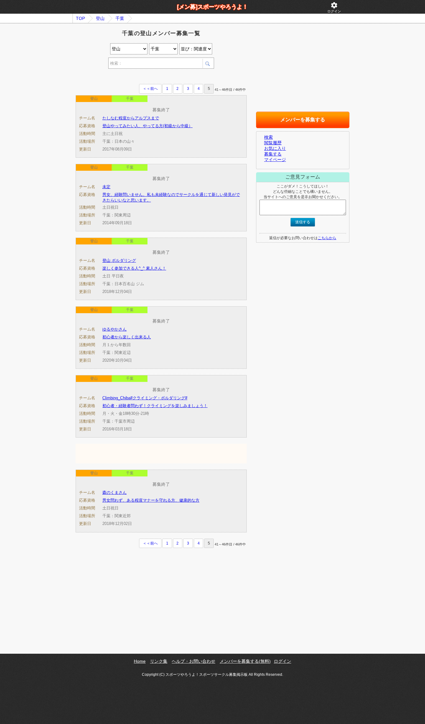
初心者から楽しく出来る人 (126, 337)
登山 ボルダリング (119, 260)
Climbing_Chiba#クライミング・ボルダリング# (144, 398)
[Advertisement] (148, 77)
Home (140, 661)
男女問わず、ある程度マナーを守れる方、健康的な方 (150, 500)
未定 (106, 186)
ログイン (334, 7)
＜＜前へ (150, 88)
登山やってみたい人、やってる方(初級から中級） (147, 125)
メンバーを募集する (302, 119)
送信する (302, 222)
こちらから (327, 238)
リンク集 (158, 661)
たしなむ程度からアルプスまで (130, 118)
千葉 (119, 18)
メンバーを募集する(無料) (245, 661)
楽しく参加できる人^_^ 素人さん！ (134, 268)
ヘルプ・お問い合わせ (193, 661)
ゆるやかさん (114, 329)
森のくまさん (114, 492)
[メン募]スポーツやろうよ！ (212, 7)
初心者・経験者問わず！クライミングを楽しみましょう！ (155, 405)
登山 (100, 18)
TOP (80, 18)
